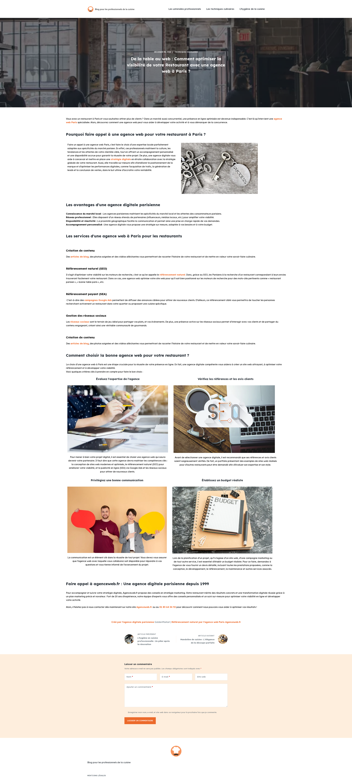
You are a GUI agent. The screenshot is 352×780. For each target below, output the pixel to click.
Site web (201, 676)
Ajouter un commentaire (140, 687)
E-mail (166, 676)
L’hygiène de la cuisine (252, 9)
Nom (130, 676)
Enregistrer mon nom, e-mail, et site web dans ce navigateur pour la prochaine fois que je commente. (172, 712)
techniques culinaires (186, 52)
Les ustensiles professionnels (185, 9)
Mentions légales (96, 775)
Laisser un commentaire (140, 720)
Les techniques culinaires (220, 9)
